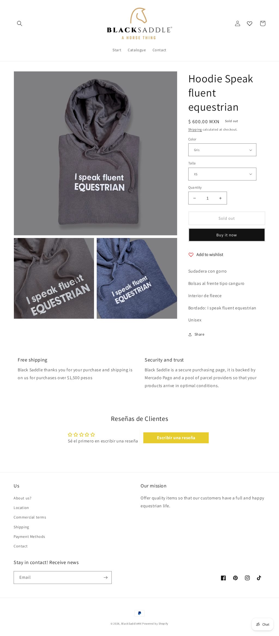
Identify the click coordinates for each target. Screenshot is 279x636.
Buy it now (226, 234)
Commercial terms (30, 517)
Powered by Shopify (155, 623)
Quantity (195, 187)
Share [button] (200, 334)
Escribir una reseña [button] (176, 438)
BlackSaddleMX (131, 623)
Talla (192, 163)
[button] (20, 23)
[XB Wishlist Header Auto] (250, 23)
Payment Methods (29, 536)
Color (192, 139)
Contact (21, 546)
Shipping (195, 129)
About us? (22, 498)
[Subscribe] (105, 577)
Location (21, 507)
